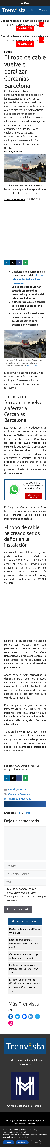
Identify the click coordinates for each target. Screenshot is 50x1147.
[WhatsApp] (25, 499)
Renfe (27, 812)
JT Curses (32, 365)
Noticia (8, 152)
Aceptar (8, 1142)
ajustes (25, 1137)
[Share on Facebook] (19, 262)
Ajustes (35, 1142)
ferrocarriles (11, 798)
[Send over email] (25, 262)
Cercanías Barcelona (19, 794)
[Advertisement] (25, 234)
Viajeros (18, 152)
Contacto (31, 1123)
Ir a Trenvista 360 (30, 26)
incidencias (25, 798)
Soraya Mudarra (14, 199)
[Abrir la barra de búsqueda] (32, 10)
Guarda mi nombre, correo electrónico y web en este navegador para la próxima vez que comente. (26, 894)
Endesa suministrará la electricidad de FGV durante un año (23, 943)
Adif (19, 812)
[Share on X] (13, 262)
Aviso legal (10, 1120)
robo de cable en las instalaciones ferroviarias (27, 279)
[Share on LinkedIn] (7, 262)
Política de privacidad (27, 1120)
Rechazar (22, 1142)
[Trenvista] (13, 10)
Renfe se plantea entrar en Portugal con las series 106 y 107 (23, 969)
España (8, 52)
